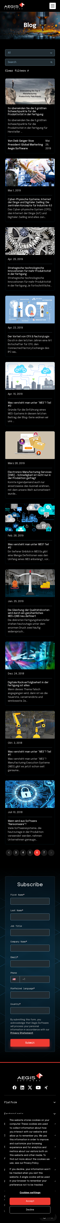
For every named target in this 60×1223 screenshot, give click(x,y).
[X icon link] (30, 1087)
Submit (30, 1042)
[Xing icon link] (46, 1087)
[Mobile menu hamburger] (52, 6)
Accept (30, 1201)
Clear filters (15, 70)
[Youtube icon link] (38, 1087)
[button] (51, 853)
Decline (30, 1210)
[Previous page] (9, 853)
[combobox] (30, 994)
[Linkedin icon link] (22, 1087)
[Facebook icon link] (14, 1087)
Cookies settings (30, 1193)
